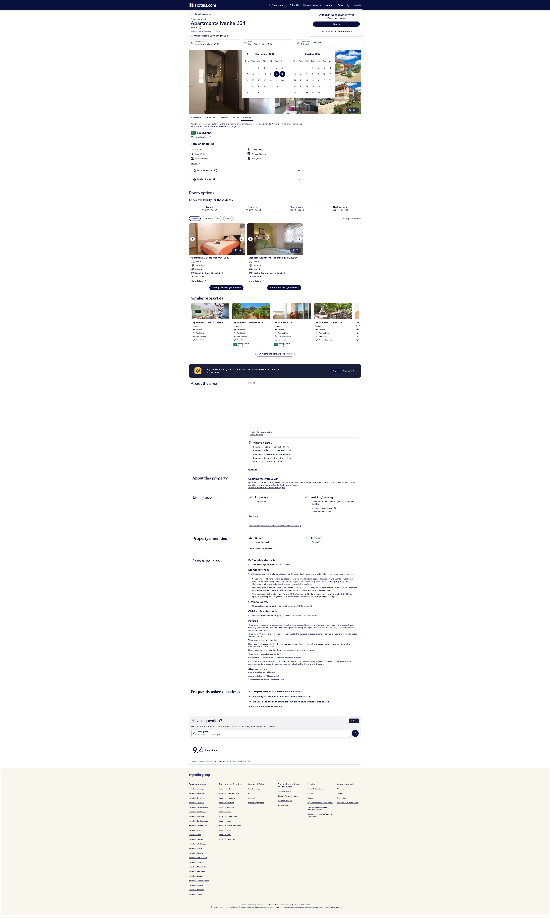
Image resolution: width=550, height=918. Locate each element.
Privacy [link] (310, 793)
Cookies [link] (311, 798)
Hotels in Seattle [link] (196, 885)
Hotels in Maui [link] (225, 821)
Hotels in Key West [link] (197, 871)
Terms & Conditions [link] (316, 789)
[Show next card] (359, 326)
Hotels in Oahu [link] (225, 835)
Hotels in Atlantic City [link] (198, 867)
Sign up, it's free (350, 371)
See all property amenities (262, 548)
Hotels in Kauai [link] (225, 830)
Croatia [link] (201, 761)
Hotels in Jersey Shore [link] (228, 816)
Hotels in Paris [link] (195, 835)
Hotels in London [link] (196, 876)
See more (252, 469)
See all (194, 163)
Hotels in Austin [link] (195, 848)
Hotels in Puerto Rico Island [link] (230, 825)
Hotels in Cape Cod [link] (227, 839)
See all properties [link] (204, 14)
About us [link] (341, 789)
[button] (253, 68)
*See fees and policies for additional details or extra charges (274, 525)
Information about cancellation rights (266, 487)
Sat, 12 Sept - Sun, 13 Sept (261, 44)
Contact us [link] (252, 798)
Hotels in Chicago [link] (196, 798)
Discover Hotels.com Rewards (336, 31)
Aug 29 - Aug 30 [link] (210, 210)
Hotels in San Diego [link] (197, 812)
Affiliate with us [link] (284, 791)
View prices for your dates (226, 287)
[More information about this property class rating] (199, 27)
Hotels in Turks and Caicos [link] (229, 793)
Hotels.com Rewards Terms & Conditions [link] (320, 815)
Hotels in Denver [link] (196, 839)
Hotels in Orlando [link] (196, 802)
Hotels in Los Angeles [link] (198, 825)
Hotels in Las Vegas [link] (197, 789)
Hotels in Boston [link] (196, 862)
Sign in (357, 5)
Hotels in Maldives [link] (226, 802)
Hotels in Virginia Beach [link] (199, 880)
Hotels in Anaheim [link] (196, 890)
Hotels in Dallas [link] (195, 894)
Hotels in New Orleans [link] (198, 807)
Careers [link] (340, 793)
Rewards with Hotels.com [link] (347, 802)
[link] (336, 42)
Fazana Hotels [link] (224, 761)
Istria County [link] (211, 761)
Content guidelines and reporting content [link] (317, 808)
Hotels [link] (193, 761)
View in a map (256, 434)
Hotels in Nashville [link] (196, 816)
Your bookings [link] (254, 789)
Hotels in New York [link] (197, 793)
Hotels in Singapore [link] (227, 798)
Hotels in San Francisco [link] (198, 821)
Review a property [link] (256, 802)
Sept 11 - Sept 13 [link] (340, 210)
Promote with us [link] (285, 800)
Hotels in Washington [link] (198, 844)
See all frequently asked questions (265, 706)
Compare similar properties (277, 353)
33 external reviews (199, 137)
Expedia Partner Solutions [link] (288, 796)
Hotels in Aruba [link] (225, 789)
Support (329, 5)
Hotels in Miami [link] (195, 830)
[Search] (355, 733)
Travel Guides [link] (342, 798)
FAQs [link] (250, 793)
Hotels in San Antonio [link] (198, 858)
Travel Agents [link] (283, 805)
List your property (312, 5)
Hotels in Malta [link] (225, 812)
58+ (354, 110)
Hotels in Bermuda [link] (226, 807)
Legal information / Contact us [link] (320, 802)
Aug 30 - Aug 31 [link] (253, 210)
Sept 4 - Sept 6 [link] (297, 210)
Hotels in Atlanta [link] (196, 853)
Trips (340, 5)
